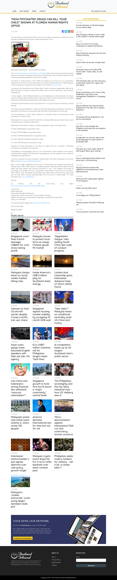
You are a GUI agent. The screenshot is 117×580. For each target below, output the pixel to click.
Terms (53, 557)
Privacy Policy (56, 560)
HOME (14, 11)
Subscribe (91, 565)
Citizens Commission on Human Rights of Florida (29, 73)
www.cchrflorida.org (28, 177)
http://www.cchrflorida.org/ (41, 203)
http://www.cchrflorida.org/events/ (30, 161)
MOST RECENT (24, 11)
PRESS (34, 11)
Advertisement (56, 562)
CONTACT (42, 11)
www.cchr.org (56, 85)
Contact (54, 565)
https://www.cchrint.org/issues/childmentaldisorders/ (28, 186)
